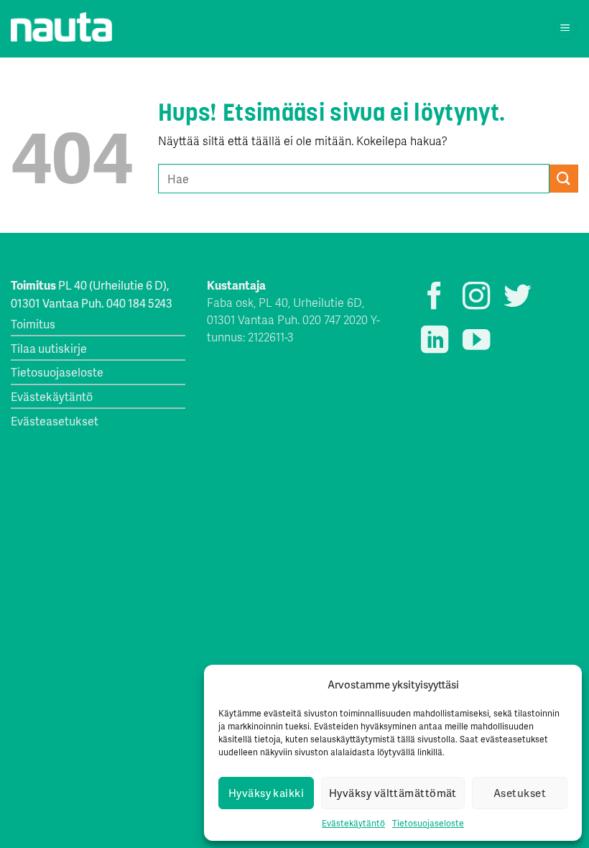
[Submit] (563, 179)
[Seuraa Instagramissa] (476, 297)
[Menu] (566, 29)
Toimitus (33, 323)
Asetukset (519, 793)
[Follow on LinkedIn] (434, 341)
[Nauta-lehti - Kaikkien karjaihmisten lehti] (61, 27)
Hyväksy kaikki (266, 793)
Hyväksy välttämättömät (393, 793)
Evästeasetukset (54, 421)
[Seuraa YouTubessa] (476, 341)
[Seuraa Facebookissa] (434, 297)
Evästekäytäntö (353, 823)
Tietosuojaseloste (428, 823)
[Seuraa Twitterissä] (517, 297)
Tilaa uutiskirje (49, 348)
